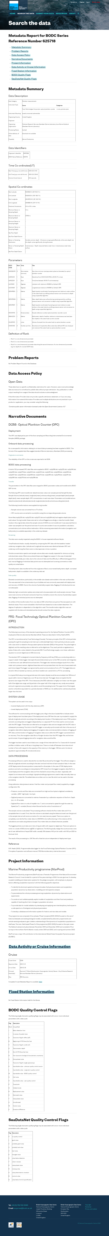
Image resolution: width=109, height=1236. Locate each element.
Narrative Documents (22, 59)
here (40, 982)
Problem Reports (20, 51)
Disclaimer (88, 1207)
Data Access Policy (21, 55)
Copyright (88, 1204)
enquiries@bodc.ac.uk (22, 1208)
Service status (96, 2)
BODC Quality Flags (21, 75)
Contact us (74, 2)
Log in (88, 2)
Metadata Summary (21, 47)
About (72, 13)
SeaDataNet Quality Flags (24, 79)
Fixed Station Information (24, 71)
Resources (61, 13)
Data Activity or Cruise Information (28, 67)
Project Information (21, 63)
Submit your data (45, 13)
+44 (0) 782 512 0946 (19, 1205)
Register (82, 2)
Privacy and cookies (91, 1209)
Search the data (25, 13)
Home (12, 13)
